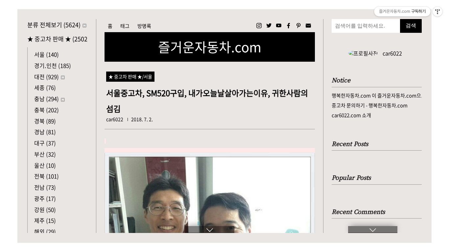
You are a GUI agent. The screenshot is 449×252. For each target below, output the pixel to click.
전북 (46, 176)
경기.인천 (52, 65)
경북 (45, 121)
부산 (45, 154)
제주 (45, 220)
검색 (411, 25)
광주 (45, 198)
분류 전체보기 (54, 24)
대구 (45, 143)
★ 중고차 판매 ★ (57, 38)
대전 (46, 77)
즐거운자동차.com (209, 46)
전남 (45, 187)
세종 (45, 87)
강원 (45, 209)
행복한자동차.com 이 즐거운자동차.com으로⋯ (377, 95)
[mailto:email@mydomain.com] (308, 25)
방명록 (144, 26)
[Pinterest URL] (298, 25)
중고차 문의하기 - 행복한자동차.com (370, 105)
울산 (45, 165)
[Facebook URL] (288, 25)
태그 (125, 26)
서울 (46, 54)
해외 (45, 231)
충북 (46, 110)
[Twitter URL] (269, 25)
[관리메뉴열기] (437, 11)
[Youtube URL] (278, 25)
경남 (45, 132)
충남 (46, 98)
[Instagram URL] (259, 25)
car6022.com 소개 (351, 115)
